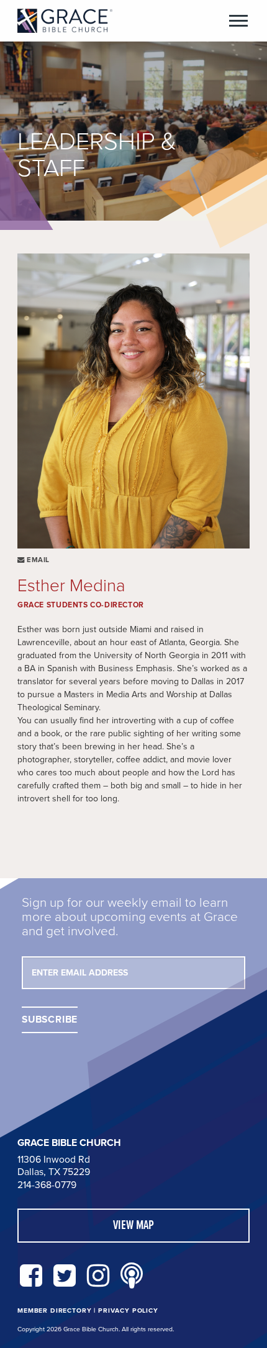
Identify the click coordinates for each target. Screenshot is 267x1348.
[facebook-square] (31, 1276)
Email (37, 560)
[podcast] (131, 1276)
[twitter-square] (64, 1276)
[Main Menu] (238, 21)
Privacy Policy (128, 1310)
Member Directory (54, 1310)
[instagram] (98, 1276)
